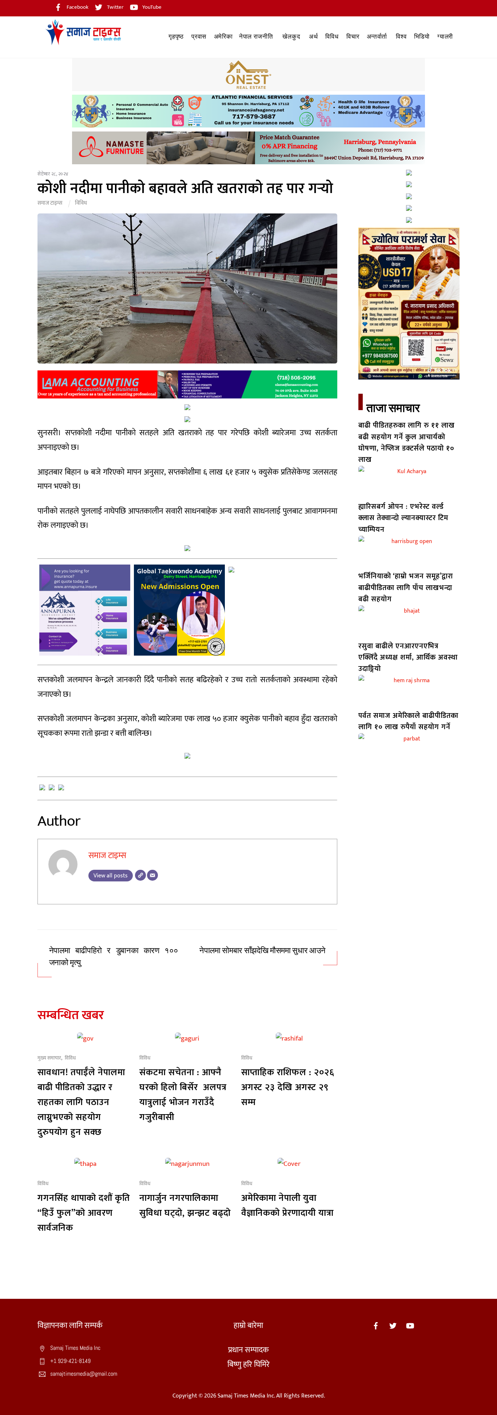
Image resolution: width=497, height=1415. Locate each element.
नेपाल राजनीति (256, 36)
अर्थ (313, 36)
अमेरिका (223, 36)
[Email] (152, 875)
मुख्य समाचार (49, 1058)
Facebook (76, 7)
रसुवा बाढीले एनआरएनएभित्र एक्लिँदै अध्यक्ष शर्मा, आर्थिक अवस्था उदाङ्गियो (408, 657)
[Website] (140, 875)
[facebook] (376, 1326)
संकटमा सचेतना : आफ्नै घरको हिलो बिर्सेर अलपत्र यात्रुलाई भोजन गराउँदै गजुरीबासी (183, 1095)
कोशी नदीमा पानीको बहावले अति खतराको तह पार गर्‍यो (185, 189)
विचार (352, 36)
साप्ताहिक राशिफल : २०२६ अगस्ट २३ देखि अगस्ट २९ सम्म (287, 1087)
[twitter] (393, 1326)
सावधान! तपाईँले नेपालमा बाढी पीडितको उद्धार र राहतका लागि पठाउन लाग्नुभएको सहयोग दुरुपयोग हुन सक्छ (81, 1102)
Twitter (115, 7)
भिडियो (422, 36)
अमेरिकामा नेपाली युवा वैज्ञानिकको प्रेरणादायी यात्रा (287, 1206)
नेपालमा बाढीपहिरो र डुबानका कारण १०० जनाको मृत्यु (113, 956)
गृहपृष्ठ (175, 36)
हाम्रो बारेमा (248, 1325)
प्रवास (198, 36)
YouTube (151, 7)
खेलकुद (291, 36)
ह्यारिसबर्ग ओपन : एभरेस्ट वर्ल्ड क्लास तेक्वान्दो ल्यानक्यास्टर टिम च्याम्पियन (403, 518)
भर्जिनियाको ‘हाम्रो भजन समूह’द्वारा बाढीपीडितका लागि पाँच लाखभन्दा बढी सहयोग (405, 587)
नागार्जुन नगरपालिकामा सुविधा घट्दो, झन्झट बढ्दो (185, 1206)
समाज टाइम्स (49, 203)
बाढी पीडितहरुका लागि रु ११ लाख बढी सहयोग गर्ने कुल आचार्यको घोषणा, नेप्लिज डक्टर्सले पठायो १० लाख (406, 442)
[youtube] (410, 1326)
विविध (331, 36)
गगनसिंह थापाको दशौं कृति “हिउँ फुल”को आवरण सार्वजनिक (83, 1213)
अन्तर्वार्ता (377, 36)
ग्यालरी (445, 36)
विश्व (401, 36)
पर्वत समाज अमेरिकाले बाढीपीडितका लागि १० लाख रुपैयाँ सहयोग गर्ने (408, 721)
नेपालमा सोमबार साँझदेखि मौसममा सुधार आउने (262, 950)
